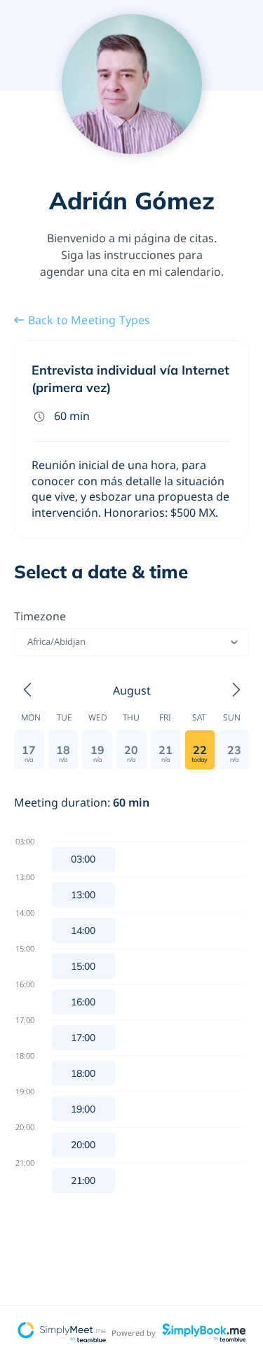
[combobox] (28, 642)
